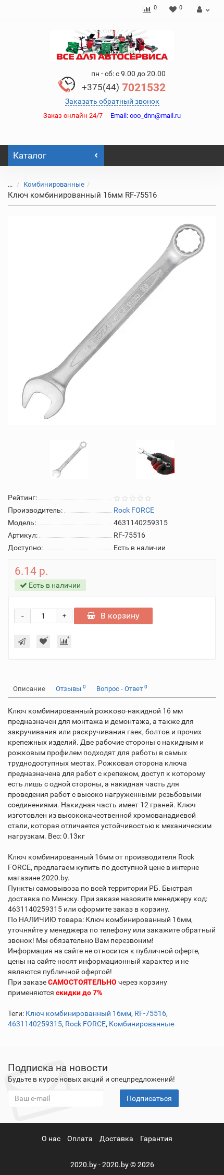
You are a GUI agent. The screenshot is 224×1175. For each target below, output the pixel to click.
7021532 (124, 87)
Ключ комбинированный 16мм (78, 1013)
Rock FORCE (85, 1024)
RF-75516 (150, 1013)
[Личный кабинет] (202, 9)
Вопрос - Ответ (121, 688)
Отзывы (71, 688)
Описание (29, 689)
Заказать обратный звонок (112, 101)
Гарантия (156, 1138)
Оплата (80, 1138)
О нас (51, 1138)
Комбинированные (53, 184)
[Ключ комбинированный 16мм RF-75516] (112, 320)
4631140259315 (35, 1024)
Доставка (116, 1138)
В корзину (120, 616)
